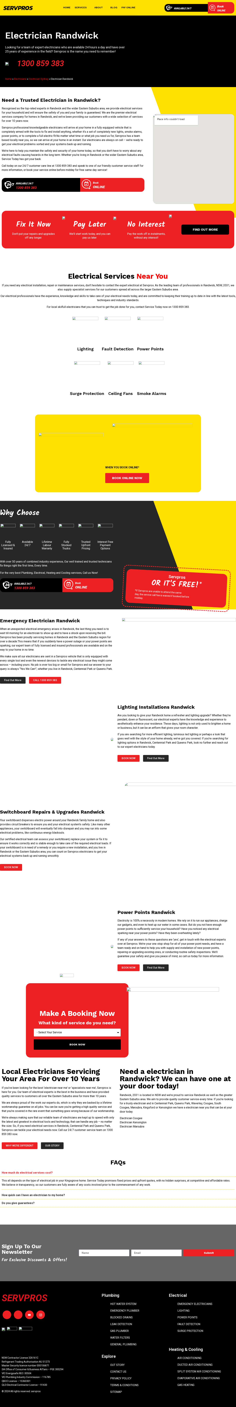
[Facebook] (7, 1314)
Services (81, 7)
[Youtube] (29, 1314)
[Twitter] (18, 1314)
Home (66, 7)
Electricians (20, 79)
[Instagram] (40, 1314)
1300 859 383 (40, 63)
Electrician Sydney (39, 79)
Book (220, 6)
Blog (113, 7)
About (98, 7)
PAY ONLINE (128, 7)
